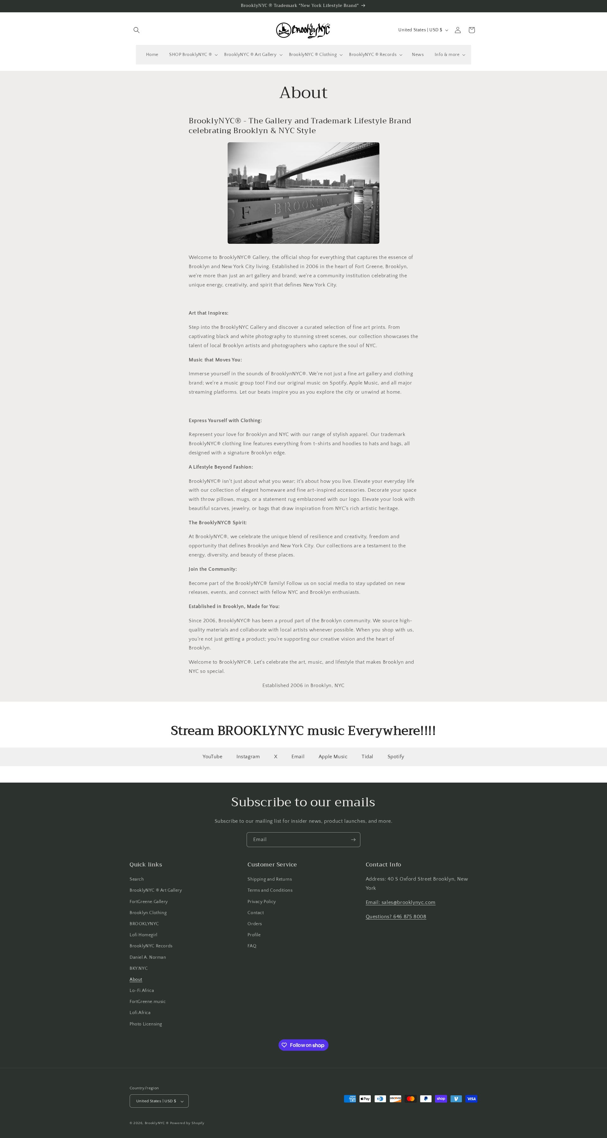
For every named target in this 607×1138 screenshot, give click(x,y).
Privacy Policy (262, 901)
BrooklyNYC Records (151, 946)
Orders (255, 923)
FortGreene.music (148, 1002)
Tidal (367, 757)
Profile (254, 935)
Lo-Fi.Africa (142, 990)
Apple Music (333, 757)
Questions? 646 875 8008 (396, 917)
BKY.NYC (139, 968)
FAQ (252, 946)
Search (137, 879)
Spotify (396, 757)
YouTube (212, 757)
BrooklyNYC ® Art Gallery (156, 890)
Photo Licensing (146, 1024)
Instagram (248, 757)
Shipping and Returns (270, 879)
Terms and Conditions (270, 890)
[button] (137, 30)
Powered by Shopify (187, 1123)
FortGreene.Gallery (149, 901)
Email (297, 757)
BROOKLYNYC (144, 923)
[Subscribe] (353, 839)
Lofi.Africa (140, 1013)
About (136, 979)
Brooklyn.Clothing (148, 912)
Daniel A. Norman (148, 957)
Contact (256, 912)
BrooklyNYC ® (157, 1123)
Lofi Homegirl (143, 935)
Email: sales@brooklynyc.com (401, 902)
